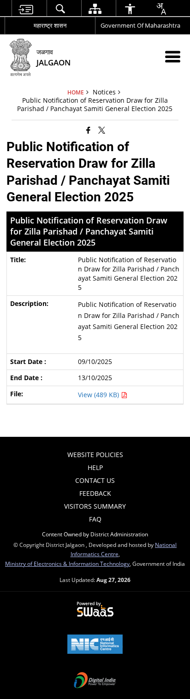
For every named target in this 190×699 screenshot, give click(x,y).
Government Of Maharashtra (140, 25)
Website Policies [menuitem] (95, 454)
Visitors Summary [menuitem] (95, 506)
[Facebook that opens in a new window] (88, 130)
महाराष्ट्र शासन (50, 25)
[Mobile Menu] (173, 56)
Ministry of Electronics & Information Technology (67, 563)
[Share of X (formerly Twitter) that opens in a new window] (101, 130)
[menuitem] (25, 8)
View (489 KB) (99, 394)
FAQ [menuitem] (95, 519)
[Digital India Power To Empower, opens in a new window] (95, 681)
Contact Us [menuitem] (95, 480)
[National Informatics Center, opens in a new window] (95, 645)
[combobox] (161, 9)
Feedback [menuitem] (95, 493)
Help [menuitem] (95, 467)
